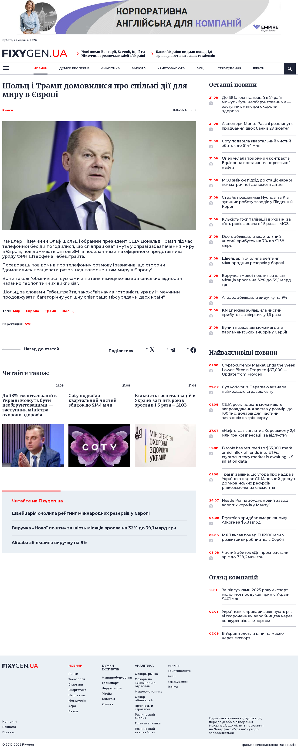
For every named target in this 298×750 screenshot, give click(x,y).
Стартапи (75, 684)
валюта (139, 68)
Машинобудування (117, 677)
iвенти (258, 68)
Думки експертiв (74, 68)
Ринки (7, 110)
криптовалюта (171, 68)
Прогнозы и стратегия (144, 707)
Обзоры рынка (146, 674)
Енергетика (77, 690)
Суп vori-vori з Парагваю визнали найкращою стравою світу (254, 389)
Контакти (9, 721)
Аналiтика (110, 68)
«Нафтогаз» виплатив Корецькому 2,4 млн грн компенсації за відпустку (258, 432)
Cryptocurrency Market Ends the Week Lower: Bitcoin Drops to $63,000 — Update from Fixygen (258, 369)
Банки (73, 711)
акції (201, 68)
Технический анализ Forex (145, 730)
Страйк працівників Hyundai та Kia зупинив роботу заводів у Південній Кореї (257, 202)
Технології (76, 679)
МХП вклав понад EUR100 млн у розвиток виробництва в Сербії (253, 537)
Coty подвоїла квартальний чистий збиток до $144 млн (256, 143)
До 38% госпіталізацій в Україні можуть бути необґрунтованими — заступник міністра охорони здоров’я (256, 104)
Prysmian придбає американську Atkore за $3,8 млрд (254, 520)
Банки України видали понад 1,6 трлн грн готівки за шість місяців (185, 54)
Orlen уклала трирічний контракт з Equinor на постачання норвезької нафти (256, 162)
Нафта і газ (76, 695)
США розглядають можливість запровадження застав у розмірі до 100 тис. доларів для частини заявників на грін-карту (257, 411)
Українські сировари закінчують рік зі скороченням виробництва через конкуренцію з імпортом (257, 616)
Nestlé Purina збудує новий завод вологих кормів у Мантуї (255, 502)
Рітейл (107, 693)
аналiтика (144, 665)
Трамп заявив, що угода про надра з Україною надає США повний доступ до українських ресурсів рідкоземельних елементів (258, 481)
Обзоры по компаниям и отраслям (145, 682)
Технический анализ (145, 716)
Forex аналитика (148, 723)
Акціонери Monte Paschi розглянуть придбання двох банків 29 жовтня (257, 125)
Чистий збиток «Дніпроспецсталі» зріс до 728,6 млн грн (255, 554)
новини (40, 68)
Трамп (50, 311)
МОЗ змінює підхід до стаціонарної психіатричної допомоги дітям (257, 182)
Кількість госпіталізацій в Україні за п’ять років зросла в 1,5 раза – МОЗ (256, 221)
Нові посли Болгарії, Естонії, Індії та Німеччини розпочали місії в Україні (113, 54)
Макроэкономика (148, 691)
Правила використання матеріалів (268, 745)
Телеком (108, 699)
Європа (32, 311)
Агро (72, 706)
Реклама (9, 727)
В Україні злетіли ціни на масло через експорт (253, 635)
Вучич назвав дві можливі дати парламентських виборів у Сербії (254, 329)
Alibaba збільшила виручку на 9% (49, 542)
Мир (16, 311)
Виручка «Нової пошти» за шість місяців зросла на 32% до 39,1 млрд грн (94, 528)
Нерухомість (112, 688)
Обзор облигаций (144, 698)
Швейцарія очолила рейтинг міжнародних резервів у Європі (81, 513)
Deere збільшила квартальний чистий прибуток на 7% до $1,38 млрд (253, 241)
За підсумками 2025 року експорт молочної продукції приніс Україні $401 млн (256, 594)
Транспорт (110, 683)
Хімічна (107, 704)
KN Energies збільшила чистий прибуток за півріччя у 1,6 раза (252, 312)
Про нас (8, 732)
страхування (229, 68)
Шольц (68, 311)
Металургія (77, 700)
